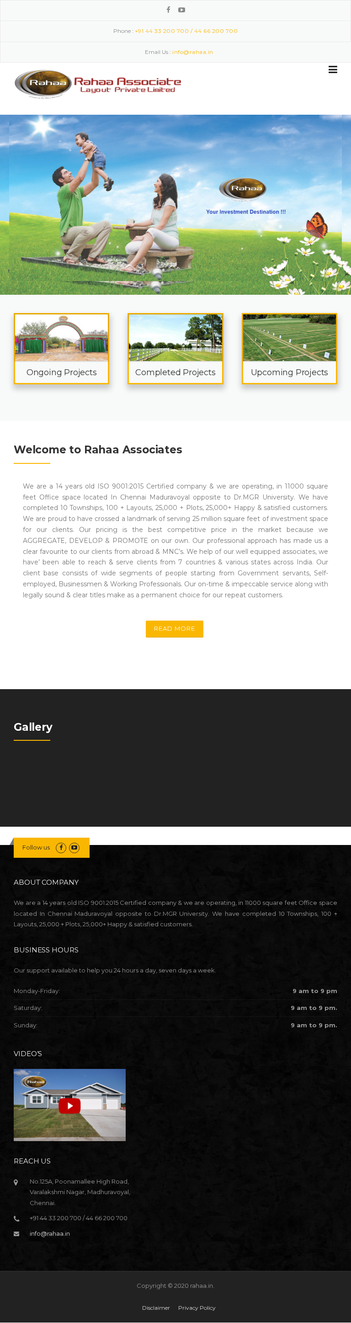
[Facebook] (168, 9)
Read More (174, 628)
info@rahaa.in (50, 1233)
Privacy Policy (197, 1308)
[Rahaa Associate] (98, 82)
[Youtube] (181, 9)
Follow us (36, 847)
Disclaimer (156, 1308)
